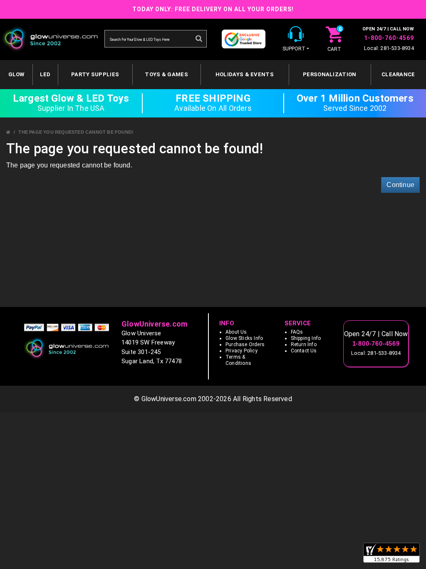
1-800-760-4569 (389, 38)
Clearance (398, 74)
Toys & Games (166, 74)
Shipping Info (306, 338)
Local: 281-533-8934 (389, 48)
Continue (400, 184)
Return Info (304, 344)
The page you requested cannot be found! (76, 132)
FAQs (297, 332)
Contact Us (304, 351)
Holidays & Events (244, 74)
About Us (236, 332)
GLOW (16, 74)
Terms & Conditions (238, 360)
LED (45, 74)
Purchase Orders (245, 344)
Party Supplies (95, 74)
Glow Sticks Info (244, 338)
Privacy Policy (241, 351)
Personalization (330, 74)
